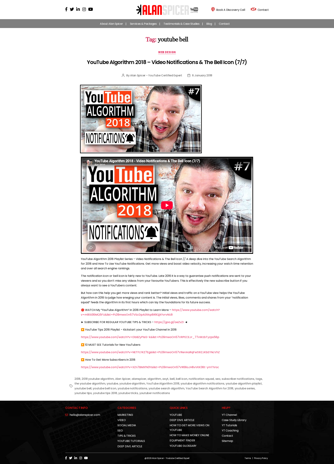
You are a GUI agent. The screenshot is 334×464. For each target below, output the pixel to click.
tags (259, 379)
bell (172, 379)
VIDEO (121, 420)
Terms (248, 458)
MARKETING (125, 415)
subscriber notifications (238, 379)
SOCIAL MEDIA (126, 425)
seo (217, 379)
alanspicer (139, 379)
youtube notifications (132, 388)
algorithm (154, 379)
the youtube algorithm (89, 384)
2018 (77, 379)
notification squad (201, 379)
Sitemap (227, 441)
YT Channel (229, 415)
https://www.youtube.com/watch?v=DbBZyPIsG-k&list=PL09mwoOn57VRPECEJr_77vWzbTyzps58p (150, 337)
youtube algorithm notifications (202, 384)
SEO (120, 431)
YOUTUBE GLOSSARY (183, 446)
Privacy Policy (261, 458)
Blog (209, 24)
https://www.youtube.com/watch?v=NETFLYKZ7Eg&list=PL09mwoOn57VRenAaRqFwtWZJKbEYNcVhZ (150, 352)
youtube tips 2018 (105, 393)
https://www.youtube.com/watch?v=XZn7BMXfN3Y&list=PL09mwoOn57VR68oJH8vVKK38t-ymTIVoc (150, 367)
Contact (224, 24)
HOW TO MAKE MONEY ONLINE (189, 435)
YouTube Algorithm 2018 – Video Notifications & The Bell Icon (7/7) (167, 62)
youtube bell (83, 388)
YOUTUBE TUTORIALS (131, 441)
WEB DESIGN (167, 52)
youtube (112, 384)
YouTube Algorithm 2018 (162, 384)
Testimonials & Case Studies (181, 24)
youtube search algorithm (166, 388)
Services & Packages (143, 24)
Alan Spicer (122, 379)
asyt (165, 379)
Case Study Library (234, 420)
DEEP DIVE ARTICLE (129, 446)
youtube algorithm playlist (244, 384)
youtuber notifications (154, 393)
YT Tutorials (229, 425)
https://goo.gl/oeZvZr (169, 322)
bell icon (181, 379)
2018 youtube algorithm (98, 379)
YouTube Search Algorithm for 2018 (209, 388)
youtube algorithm (132, 384)
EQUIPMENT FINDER (182, 440)
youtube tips (83, 393)
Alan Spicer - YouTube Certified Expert (156, 75)
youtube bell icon (104, 388)
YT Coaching (230, 431)
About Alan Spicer (111, 24)
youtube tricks (128, 393)
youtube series (245, 388)
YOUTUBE (176, 415)
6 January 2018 (202, 75)
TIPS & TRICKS (126, 436)
